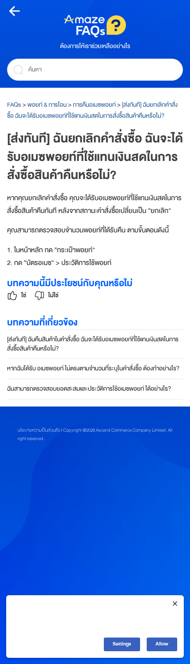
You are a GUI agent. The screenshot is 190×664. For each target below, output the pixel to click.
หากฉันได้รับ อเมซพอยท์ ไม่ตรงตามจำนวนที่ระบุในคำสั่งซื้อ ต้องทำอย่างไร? (93, 368)
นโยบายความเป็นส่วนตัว (39, 430)
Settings (122, 644)
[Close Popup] (175, 604)
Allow (162, 644)
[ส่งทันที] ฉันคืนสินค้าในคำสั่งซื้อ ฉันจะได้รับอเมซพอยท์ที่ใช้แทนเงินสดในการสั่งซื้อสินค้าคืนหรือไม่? (93, 344)
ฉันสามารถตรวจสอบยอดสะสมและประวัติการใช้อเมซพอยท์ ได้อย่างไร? (89, 388)
